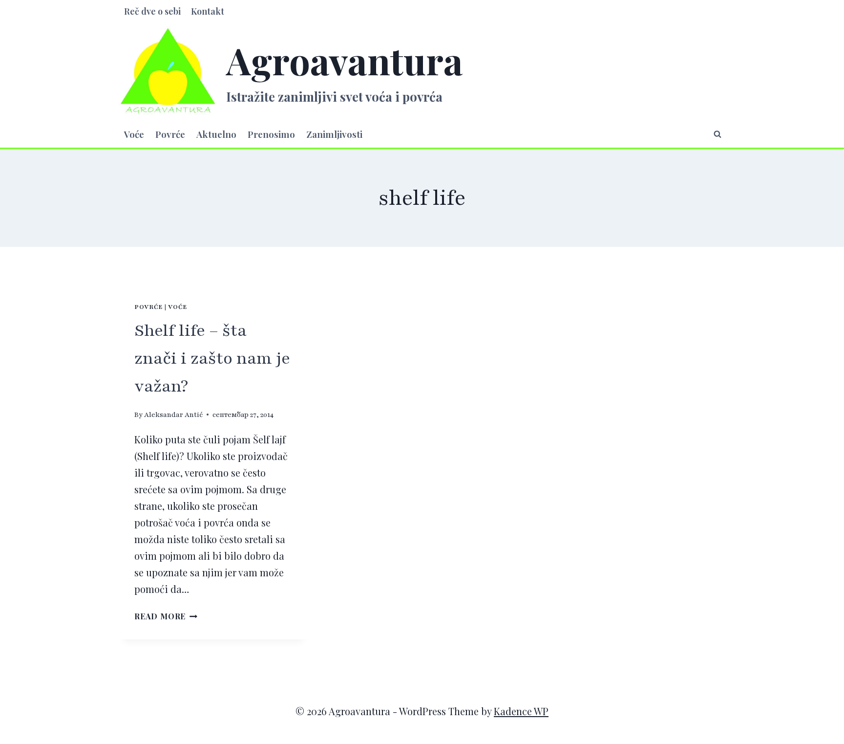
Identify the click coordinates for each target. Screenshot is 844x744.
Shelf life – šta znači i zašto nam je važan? (212, 358)
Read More (165, 616)
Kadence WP (521, 711)
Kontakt (207, 11)
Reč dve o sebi (152, 11)
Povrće (170, 134)
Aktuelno (216, 134)
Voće (134, 134)
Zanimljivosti (334, 134)
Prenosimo (271, 134)
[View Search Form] (717, 134)
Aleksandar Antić (173, 414)
